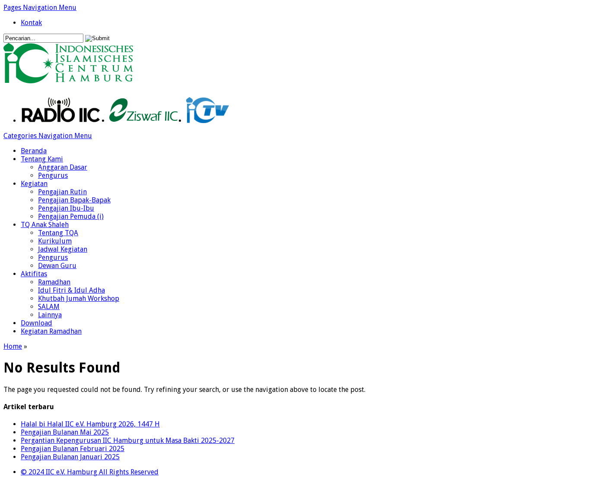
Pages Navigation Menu (39, 7)
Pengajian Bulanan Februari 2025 (72, 449)
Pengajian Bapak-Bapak (74, 200)
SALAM (49, 307)
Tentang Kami (42, 159)
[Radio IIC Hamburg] (61, 121)
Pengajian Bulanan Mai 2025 (65, 432)
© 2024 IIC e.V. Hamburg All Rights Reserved (90, 472)
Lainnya (50, 315)
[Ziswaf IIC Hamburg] (143, 121)
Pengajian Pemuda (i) (71, 216)
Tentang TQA (58, 233)
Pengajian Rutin (62, 192)
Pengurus (53, 175)
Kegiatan (34, 184)
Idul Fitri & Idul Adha (71, 290)
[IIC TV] (207, 121)
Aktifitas (34, 274)
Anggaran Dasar (62, 167)
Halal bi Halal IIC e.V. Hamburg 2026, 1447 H (90, 424)
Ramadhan (54, 282)
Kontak (31, 23)
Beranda (34, 151)
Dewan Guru (57, 266)
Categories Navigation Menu (47, 136)
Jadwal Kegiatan (62, 249)
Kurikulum (55, 241)
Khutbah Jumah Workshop (78, 298)
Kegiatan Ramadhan (51, 331)
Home (12, 346)
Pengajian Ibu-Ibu (66, 208)
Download (36, 323)
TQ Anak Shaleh (45, 225)
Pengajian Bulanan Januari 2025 (70, 457)
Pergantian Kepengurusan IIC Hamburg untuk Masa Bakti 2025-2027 (128, 440)
